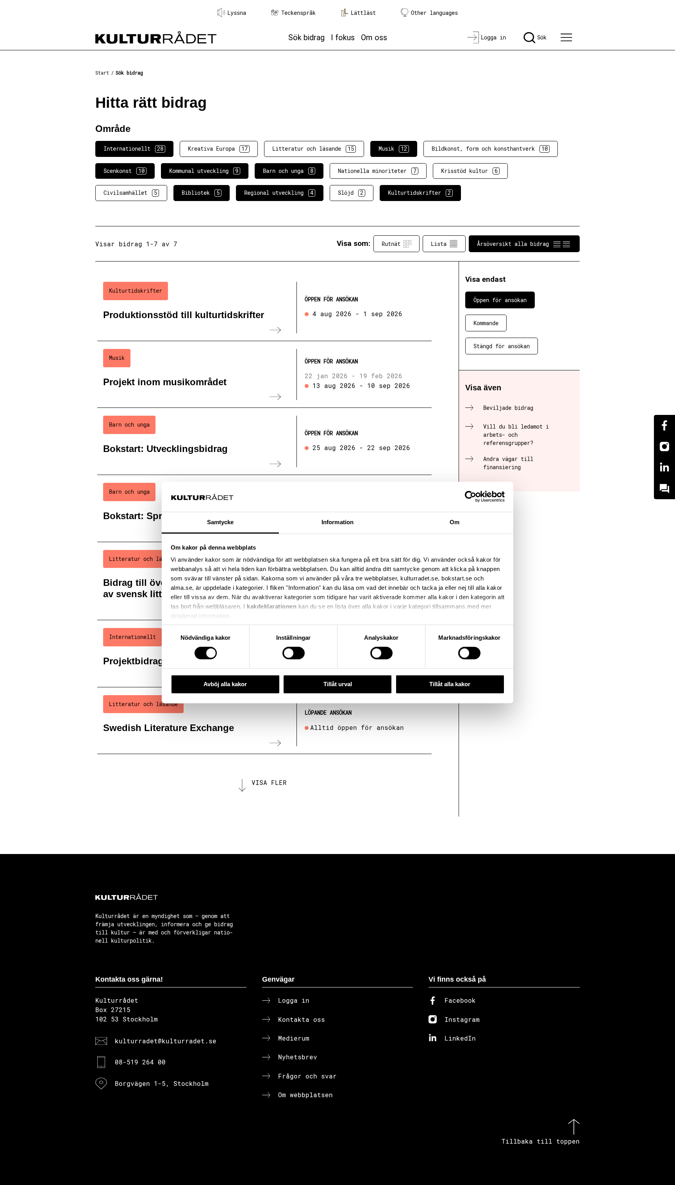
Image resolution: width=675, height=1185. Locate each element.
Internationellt (133, 148)
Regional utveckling (278, 192)
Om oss (374, 37)
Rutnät (391, 243)
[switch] (293, 653)
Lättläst (363, 12)
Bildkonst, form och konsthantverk (490, 148)
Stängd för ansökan (501, 346)
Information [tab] (337, 522)
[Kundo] (664, 488)
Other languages (434, 12)
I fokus (343, 37)
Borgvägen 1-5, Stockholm (162, 1083)
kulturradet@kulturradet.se (165, 1041)
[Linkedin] (664, 467)
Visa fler (269, 782)
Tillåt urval (337, 684)
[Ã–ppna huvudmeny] (567, 37)
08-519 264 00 (140, 1062)
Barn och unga (288, 170)
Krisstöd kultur (469, 170)
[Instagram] (664, 446)
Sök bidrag (306, 37)
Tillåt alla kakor (449, 684)
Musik (393, 148)
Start (102, 72)
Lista (438, 243)
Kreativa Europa (218, 148)
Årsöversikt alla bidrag (513, 243)
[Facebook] (664, 425)
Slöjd (350, 192)
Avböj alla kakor (225, 684)
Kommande (485, 323)
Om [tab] (454, 522)
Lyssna (236, 12)
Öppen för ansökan (500, 300)
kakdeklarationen (271, 606)
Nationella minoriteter (377, 170)
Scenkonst (124, 170)
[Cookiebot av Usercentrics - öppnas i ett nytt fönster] (470, 497)
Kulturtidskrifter (419, 192)
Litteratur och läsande (313, 148)
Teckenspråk (298, 12)
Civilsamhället (130, 192)
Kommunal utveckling (203, 170)
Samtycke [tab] (220, 522)
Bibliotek (201, 192)
